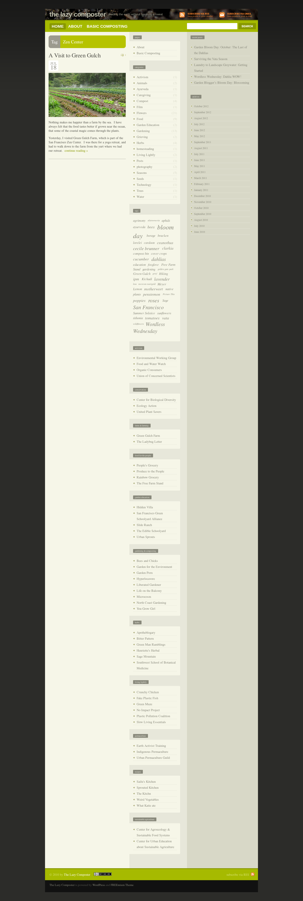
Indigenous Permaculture (152, 752)
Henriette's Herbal (148, 650)
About (75, 26)
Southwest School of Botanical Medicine (156, 665)
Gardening (143, 131)
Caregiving (144, 95)
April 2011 (200, 172)
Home (58, 26)
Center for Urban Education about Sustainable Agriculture (155, 844)
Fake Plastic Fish (147, 698)
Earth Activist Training (151, 746)
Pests (140, 161)
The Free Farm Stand (150, 483)
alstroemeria (154, 220)
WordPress (98, 885)
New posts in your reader (200, 16)
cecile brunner (146, 248)
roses (153, 300)
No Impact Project (148, 710)
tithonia (138, 318)
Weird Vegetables (148, 799)
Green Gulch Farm (148, 435)
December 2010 (202, 196)
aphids (166, 220)
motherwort (153, 288)
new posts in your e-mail (239, 16)
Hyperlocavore (146, 579)
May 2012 (199, 136)
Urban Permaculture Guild (153, 757)
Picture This (169, 294)
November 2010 (202, 202)
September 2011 (202, 142)
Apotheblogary (146, 632)
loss (135, 283)
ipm (136, 279)
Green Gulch (141, 273)
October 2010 (201, 208)
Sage (165, 300)
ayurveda (139, 227)
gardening (148, 269)
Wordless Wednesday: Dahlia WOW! (217, 76)
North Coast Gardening (151, 602)
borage (151, 235)
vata (165, 317)
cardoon (149, 242)
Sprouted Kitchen (148, 787)
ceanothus (165, 242)
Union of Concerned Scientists (156, 376)
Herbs (140, 143)
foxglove (153, 264)
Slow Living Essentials (151, 722)
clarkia (167, 248)
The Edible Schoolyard (151, 531)
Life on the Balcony (149, 590)
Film (140, 107)
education (139, 264)
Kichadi (147, 279)
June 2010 (199, 231)
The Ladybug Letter (149, 441)
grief (155, 273)
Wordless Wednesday (149, 327)
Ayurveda (142, 89)
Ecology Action (146, 406)
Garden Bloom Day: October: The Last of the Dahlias (220, 50)
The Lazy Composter (77, 14)
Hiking (163, 273)
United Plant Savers (149, 412)
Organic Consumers (149, 370)
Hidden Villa (145, 507)
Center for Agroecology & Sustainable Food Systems (153, 832)
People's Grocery (147, 465)
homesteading (145, 149)
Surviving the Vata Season (210, 59)
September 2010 (202, 214)
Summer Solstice (144, 313)
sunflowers (164, 313)
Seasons (142, 173)
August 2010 (201, 219)
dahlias (159, 259)
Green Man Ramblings (151, 644)
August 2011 (201, 148)
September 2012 (202, 112)
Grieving (142, 137)
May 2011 (199, 166)
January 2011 (201, 190)
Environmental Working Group (156, 358)
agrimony (139, 220)
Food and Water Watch (151, 364)
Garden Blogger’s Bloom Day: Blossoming (221, 82)
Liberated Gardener (149, 585)
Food (140, 119)
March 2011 (200, 178)
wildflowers (138, 323)
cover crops (159, 253)
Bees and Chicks (147, 561)
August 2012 (201, 118)
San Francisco (148, 307)
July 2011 (199, 154)
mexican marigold (146, 283)
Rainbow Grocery (148, 477)
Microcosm (144, 596)
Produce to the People (150, 471)
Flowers (142, 113)
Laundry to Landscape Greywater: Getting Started (220, 68)
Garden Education (148, 125)
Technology (144, 185)
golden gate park (165, 269)
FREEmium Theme (122, 885)
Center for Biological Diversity (156, 400)
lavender (162, 279)
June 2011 (199, 160)
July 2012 (199, 124)
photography (144, 167)
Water (140, 196)
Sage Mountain (146, 656)
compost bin (141, 253)
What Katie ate (146, 805)
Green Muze (144, 704)
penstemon (151, 294)
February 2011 (202, 184)
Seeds (140, 179)
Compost (142, 101)
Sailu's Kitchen (146, 781)
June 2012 (199, 130)
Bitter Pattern (145, 638)
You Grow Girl (146, 608)
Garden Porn (145, 573)
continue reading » (76, 150)
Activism (142, 77)
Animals (142, 83)
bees (151, 226)
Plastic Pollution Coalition (153, 716)
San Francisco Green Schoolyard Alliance (150, 516)
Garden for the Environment (154, 567)
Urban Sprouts (146, 537)
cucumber (141, 259)
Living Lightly (146, 155)
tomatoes (152, 317)
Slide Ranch (144, 525)
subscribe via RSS (237, 874)
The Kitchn (144, 793)
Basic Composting (107, 26)
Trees (140, 190)
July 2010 (199, 225)
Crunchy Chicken (148, 692)
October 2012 (201, 106)
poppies (139, 300)
